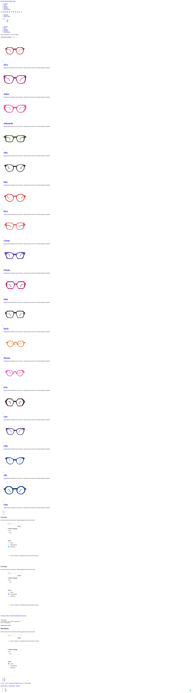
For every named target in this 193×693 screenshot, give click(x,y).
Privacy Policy (4, 685)
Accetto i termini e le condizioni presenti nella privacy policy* (24, 641)
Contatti (5, 6)
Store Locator (7, 9)
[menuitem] (4, 18)
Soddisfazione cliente (6, 625)
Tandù (29, 683)
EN (10, 532)
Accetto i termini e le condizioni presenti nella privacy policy (24, 555)
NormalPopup (13, 544)
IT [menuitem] (4, 18)
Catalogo (6, 3)
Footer (11, 543)
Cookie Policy (11, 685)
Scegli (5, 67)
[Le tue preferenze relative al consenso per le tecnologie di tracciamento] (190, 690)
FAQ (5, 5)
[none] (98, 20)
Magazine (6, 8)
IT (10, 530)
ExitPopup (12, 546)
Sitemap (18, 685)
